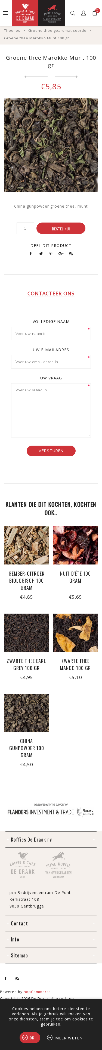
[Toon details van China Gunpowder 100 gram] (26, 713)
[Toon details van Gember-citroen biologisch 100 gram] (26, 545)
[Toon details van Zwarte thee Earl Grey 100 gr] (26, 633)
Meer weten (69, 1038)
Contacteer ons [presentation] (51, 293)
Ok (32, 1038)
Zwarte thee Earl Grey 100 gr (26, 664)
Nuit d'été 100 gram (75, 577)
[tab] (51, 293)
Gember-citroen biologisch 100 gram (27, 580)
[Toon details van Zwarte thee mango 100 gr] (75, 633)
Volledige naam (51, 321)
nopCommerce (37, 991)
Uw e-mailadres (51, 349)
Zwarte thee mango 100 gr (75, 664)
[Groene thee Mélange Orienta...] (66, 77)
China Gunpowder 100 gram (26, 748)
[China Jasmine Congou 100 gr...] (36, 77)
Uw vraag (51, 377)
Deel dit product (51, 245)
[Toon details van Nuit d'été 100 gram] (75, 545)
